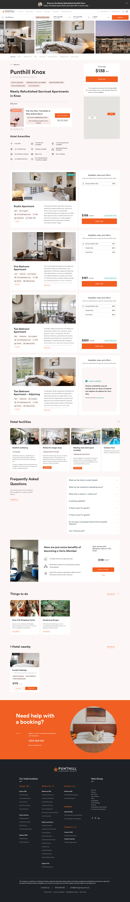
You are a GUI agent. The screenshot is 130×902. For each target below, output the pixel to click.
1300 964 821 (100, 397)
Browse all (111, 594)
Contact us (45, 888)
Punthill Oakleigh (19, 670)
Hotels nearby (74, 56)
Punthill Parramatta (24, 822)
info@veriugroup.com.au (79, 888)
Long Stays (42, 56)
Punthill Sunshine (47, 854)
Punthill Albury (23, 838)
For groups (47, 11)
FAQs (35, 56)
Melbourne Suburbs (47, 822)
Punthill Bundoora (47, 825)
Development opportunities (99, 807)
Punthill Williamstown (48, 857)
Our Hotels (20, 11)
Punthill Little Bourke (48, 798)
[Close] (127, 3)
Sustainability (94, 800)
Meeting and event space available (83, 449)
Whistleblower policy (72, 892)
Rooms (19, 56)
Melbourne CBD (46, 791)
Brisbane (67, 786)
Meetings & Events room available (36, 82)
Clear (33, 17)
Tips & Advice (95, 796)
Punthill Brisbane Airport (71, 795)
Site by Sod (83, 892)
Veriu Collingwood (47, 809)
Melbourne (17, 64)
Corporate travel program (98, 809)
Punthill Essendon (47, 836)
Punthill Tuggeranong (70, 842)
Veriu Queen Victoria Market (50, 812)
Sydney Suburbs (24, 815)
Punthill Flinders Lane (48, 795)
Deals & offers (29, 11)
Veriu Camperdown (25, 798)
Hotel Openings (95, 802)
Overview (12, 56)
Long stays (39, 11)
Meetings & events (67, 11)
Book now (101, 79)
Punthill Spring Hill (69, 798)
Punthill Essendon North (48, 839)
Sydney (22, 786)
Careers (93, 792)
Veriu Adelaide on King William (73, 815)
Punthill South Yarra (47, 805)
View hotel (18, 688)
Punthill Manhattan (47, 802)
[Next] (125, 37)
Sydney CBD (23, 791)
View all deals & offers (16, 129)
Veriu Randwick (23, 809)
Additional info (27, 56)
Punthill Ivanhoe (46, 843)
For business (55, 11)
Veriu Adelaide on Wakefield (72, 818)
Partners (93, 805)
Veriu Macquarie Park (25, 829)
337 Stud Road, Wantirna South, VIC (24, 77)
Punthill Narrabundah (70, 835)
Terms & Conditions (59, 892)
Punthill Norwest (24, 818)
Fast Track (94, 794)
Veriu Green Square (24, 805)
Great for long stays (17, 82)
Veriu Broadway (23, 795)
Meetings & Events (53, 56)
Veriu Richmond (46, 816)
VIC (11, 64)
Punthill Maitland (24, 842)
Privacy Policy (48, 892)
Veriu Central (23, 802)
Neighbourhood (64, 56)
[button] (125, 12)
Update (120, 17)
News (92, 798)
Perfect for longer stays (52, 448)
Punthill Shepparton (47, 867)
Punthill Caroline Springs (49, 829)
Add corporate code (42, 17)
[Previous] (5, 37)
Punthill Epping (46, 832)
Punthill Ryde (23, 825)
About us (93, 790)
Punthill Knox (45, 846)
